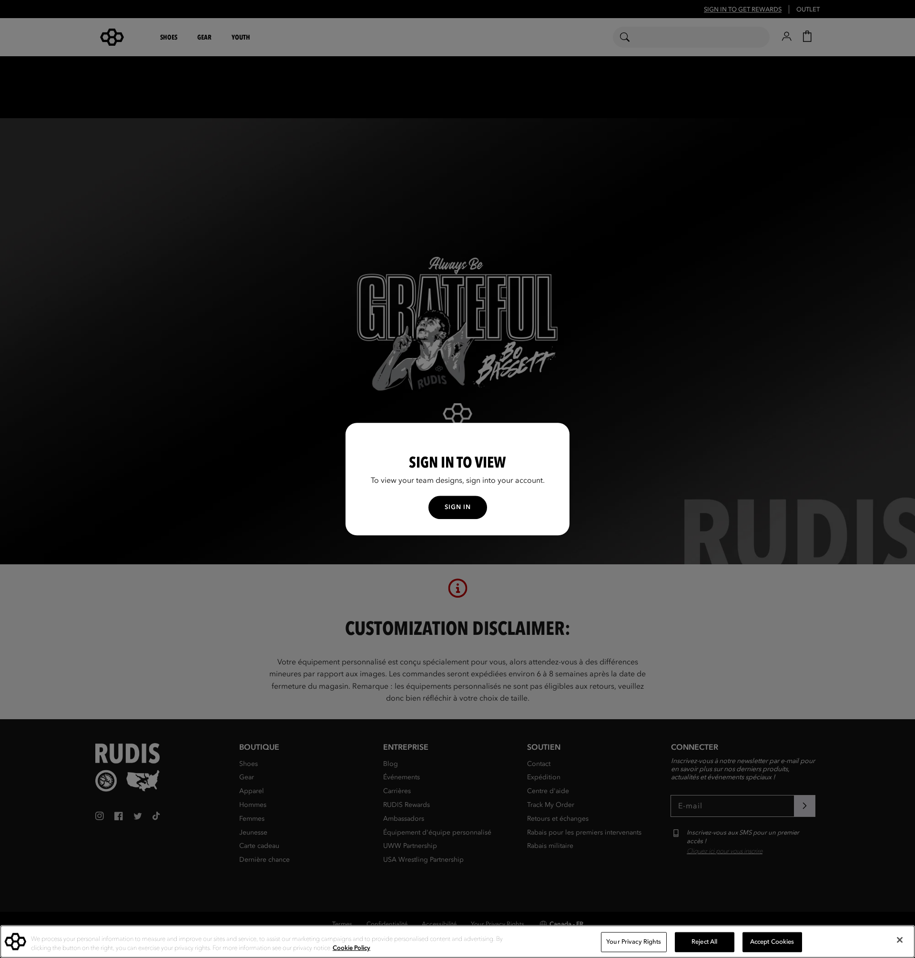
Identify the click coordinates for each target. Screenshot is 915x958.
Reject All (704, 942)
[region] (457, 941)
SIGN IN (458, 507)
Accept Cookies (772, 942)
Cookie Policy (351, 948)
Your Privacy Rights (633, 942)
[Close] (899, 939)
